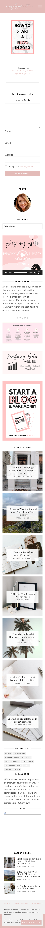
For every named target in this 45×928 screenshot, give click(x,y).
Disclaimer (37, 904)
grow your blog (12, 758)
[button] (23, 255)
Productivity (27, 761)
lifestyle (26, 758)
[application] (22, 255)
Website (9, 154)
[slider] (20, 272)
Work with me (21, 904)
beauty (8, 754)
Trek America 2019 (12, 769)
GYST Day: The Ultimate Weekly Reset (23, 595)
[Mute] (35, 272)
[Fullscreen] (39, 272)
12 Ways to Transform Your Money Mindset (22, 720)
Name (8, 131)
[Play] (5, 272)
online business (12, 761)
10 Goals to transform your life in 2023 (22, 553)
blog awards (19, 754)
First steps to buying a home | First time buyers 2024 (22, 470)
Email (8, 143)
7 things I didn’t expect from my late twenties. (22, 678)
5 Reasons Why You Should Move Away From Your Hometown (22, 512)
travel (26, 765)
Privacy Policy (26, 166)
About (7, 904)
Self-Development (13, 765)
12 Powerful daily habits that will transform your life (22, 637)
